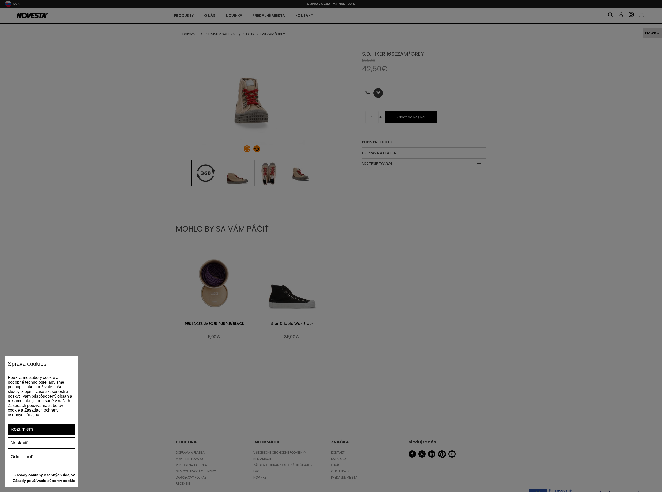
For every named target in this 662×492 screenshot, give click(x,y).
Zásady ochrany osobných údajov (44, 475)
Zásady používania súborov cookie (44, 481)
